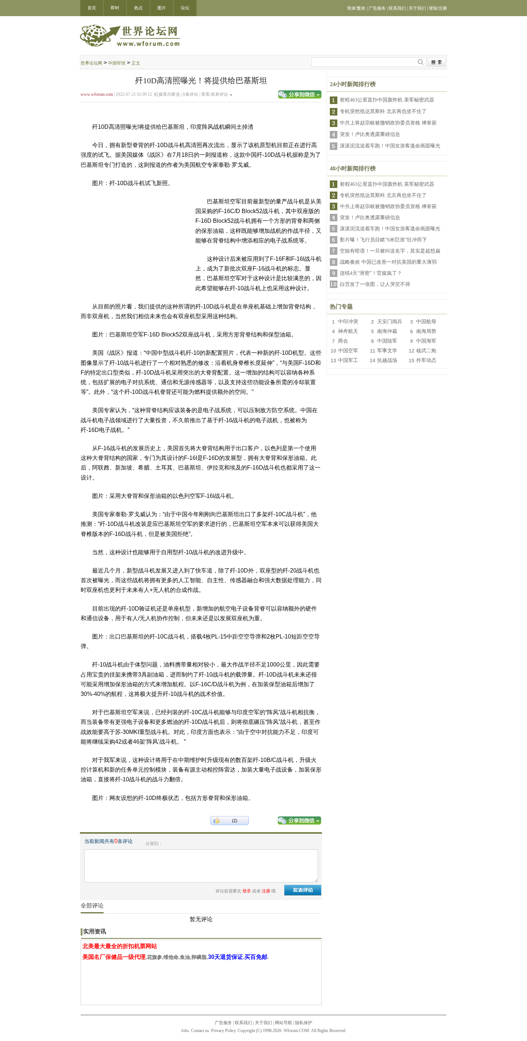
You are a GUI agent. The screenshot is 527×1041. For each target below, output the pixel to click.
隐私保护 (303, 1022)
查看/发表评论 (214, 94)
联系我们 (243, 1022)
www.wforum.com (97, 94)
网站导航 (283, 1022)
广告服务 (223, 1022)
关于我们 (263, 1022)
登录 (246, 891)
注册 (266, 891)
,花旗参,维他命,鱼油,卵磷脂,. (175, 957)
